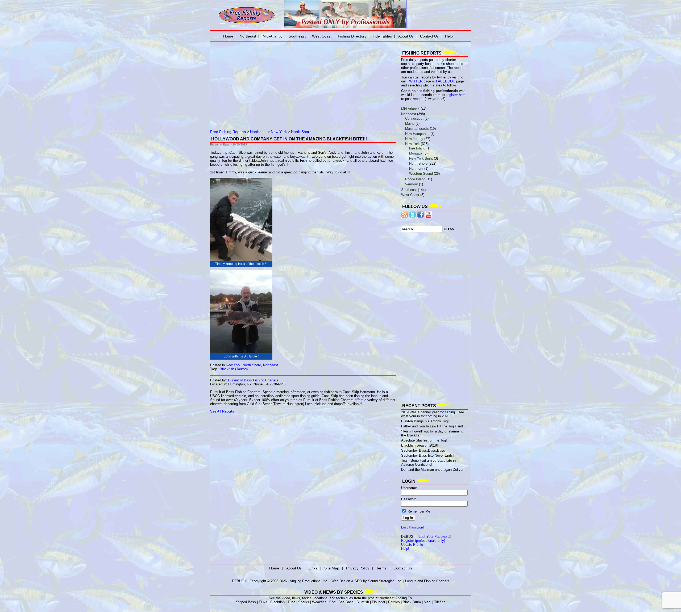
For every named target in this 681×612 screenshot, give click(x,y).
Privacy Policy (357, 568)
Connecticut (414, 118)
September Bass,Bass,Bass (423, 450)
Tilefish (439, 602)
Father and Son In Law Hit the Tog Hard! (432, 426)
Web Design (340, 581)
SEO (358, 581)
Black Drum (412, 602)
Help (449, 36)
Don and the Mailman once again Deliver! (432, 470)
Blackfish (277, 602)
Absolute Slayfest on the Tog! (424, 440)
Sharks (303, 602)
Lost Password (412, 527)
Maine (409, 124)
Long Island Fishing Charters (427, 581)
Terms (381, 568)
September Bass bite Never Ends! (427, 455)
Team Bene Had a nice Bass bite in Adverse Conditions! (428, 463)
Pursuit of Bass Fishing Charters (253, 380)
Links (313, 568)
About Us (406, 36)
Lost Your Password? (435, 537)
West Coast (410, 195)
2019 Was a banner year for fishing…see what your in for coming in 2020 (432, 414)
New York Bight (421, 158)
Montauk (415, 153)
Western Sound (421, 174)
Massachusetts (417, 129)
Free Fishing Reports (228, 132)
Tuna (291, 602)
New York (279, 132)
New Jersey (414, 139)
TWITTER (414, 81)
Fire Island (417, 148)
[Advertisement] (271, 81)
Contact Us (429, 36)
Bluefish (362, 602)
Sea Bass (346, 602)
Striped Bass (246, 602)
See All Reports (222, 411)
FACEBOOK (445, 81)
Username (409, 488)
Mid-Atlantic (410, 109)
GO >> (449, 229)
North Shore (301, 132)
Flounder (378, 602)
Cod (332, 602)
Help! (405, 549)
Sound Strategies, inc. (385, 581)
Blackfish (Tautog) (234, 369)
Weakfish (319, 602)
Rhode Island (415, 179)
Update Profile (412, 545)
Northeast (258, 132)
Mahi (427, 602)
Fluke (263, 602)
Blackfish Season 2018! (419, 445)
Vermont (411, 184)
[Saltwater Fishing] (246, 23)
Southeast (409, 190)
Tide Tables (382, 36)
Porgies (394, 602)
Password (408, 499)
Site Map (331, 568)
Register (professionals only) (423, 541)
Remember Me (418, 511)
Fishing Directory (352, 36)
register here (456, 95)
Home (228, 36)
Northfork (416, 168)
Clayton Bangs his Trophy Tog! (425, 421)
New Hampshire (417, 134)
